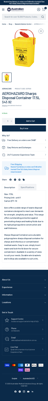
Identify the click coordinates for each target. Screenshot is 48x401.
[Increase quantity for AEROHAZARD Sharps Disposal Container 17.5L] (11, 121)
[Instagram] (24, 391)
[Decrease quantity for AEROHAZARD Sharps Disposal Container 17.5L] (4, 121)
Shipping (4, 105)
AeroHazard (6, 89)
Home (4, 24)
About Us (6, 279)
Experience (7, 287)
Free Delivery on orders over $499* (21, 140)
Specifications (27, 187)
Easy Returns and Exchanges (19, 147)
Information (7, 294)
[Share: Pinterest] (19, 179)
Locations (6, 302)
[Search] (42, 17)
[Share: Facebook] (10, 179)
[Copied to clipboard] (23, 179)
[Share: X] (15, 179)
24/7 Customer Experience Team (21, 155)
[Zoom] (41, 31)
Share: (4, 180)
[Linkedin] (32, 391)
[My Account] (38, 9)
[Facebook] (15, 391)
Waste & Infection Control (23, 24)
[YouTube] (28, 391)
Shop (10, 24)
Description (9, 187)
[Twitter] (20, 391)
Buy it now (24, 128)
